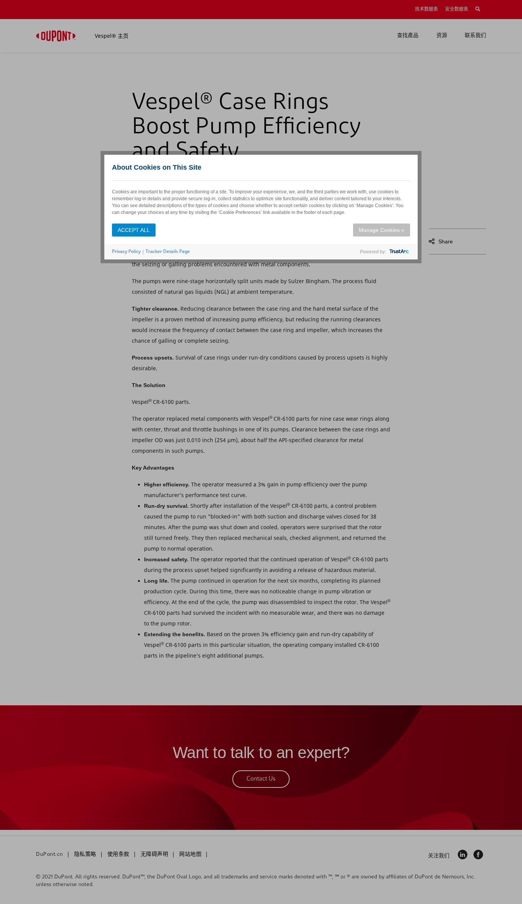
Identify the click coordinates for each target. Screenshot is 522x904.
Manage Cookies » (381, 230)
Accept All (134, 230)
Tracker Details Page (168, 251)
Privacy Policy (126, 251)
